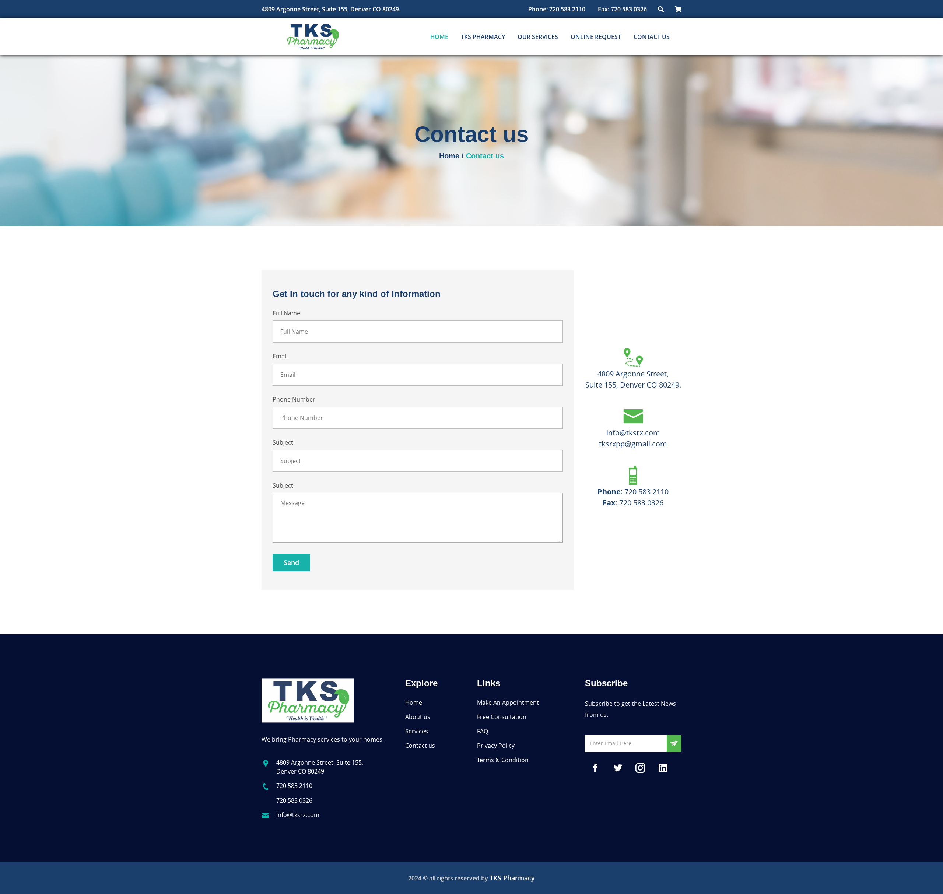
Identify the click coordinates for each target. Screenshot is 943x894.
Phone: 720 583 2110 (556, 9)
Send (291, 562)
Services (416, 731)
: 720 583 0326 (633, 503)
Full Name (286, 313)
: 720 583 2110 (633, 492)
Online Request (596, 37)
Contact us (652, 37)
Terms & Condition (503, 760)
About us (417, 717)
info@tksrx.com (633, 433)
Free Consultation (501, 717)
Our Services (538, 37)
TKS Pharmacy (483, 37)
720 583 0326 (294, 800)
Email (280, 356)
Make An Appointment (508, 702)
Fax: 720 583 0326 (621, 9)
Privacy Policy (496, 746)
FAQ (482, 731)
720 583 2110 (294, 786)
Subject (283, 442)
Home (439, 37)
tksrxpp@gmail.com (633, 444)
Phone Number (294, 399)
